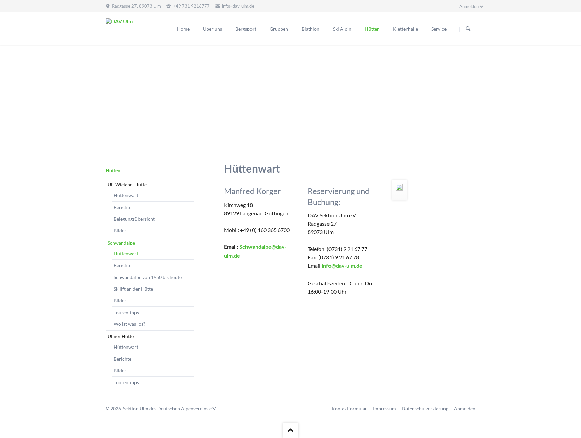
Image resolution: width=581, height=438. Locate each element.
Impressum (384, 408)
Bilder (120, 230)
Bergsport (245, 29)
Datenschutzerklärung (425, 408)
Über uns (212, 29)
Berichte (122, 207)
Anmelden (464, 408)
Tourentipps (126, 312)
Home (183, 29)
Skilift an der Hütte (133, 289)
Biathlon (310, 29)
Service (439, 29)
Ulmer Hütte (121, 336)
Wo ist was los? (129, 324)
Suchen (468, 29)
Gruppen (279, 29)
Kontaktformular (349, 408)
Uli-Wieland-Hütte (127, 184)
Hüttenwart (126, 195)
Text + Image (286, 138)
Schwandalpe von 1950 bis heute (148, 277)
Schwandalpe (121, 243)
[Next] (566, 95)
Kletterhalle (405, 29)
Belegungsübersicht (134, 219)
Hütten (372, 29)
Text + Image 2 (295, 138)
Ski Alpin (342, 29)
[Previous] (14, 95)
